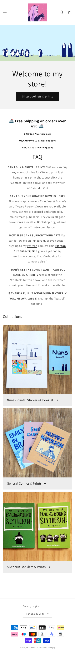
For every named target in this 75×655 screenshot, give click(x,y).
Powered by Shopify (47, 648)
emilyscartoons (32, 648)
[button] (5, 12)
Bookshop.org (46, 222)
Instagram (38, 240)
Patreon (32, 246)
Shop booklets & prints (37, 96)
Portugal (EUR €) (35, 613)
